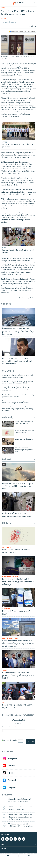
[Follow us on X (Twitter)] (7, 839)
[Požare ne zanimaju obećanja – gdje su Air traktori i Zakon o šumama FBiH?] (18, 472)
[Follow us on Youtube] (11, 839)
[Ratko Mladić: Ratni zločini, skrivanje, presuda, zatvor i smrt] (18, 501)
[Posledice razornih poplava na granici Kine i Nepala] (8, 424)
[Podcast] (18, 855)
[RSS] (19, 839)
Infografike (6, 547)
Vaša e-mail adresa (9, 727)
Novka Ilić (4, 18)
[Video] (8, 855)
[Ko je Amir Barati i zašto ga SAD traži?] (18, 597)
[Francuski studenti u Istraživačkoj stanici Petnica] (18, 236)
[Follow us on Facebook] (2, 839)
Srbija (3, 8)
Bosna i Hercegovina (10, 577)
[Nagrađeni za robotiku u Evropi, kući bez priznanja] (18, 131)
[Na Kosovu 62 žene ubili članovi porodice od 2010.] (8, 432)
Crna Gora (6, 609)
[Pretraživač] (29, 855)
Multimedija (8, 417)
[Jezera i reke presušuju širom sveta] (8, 441)
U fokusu (6, 523)
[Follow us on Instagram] (15, 839)
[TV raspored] (23, 839)
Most (4, 702)
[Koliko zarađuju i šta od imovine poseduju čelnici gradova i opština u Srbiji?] (18, 659)
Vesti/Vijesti (8, 371)
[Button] (32, 26)
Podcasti (6, 459)
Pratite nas (30, 741)
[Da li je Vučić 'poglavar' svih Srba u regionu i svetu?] (18, 691)
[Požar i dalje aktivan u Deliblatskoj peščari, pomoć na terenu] (8, 450)
